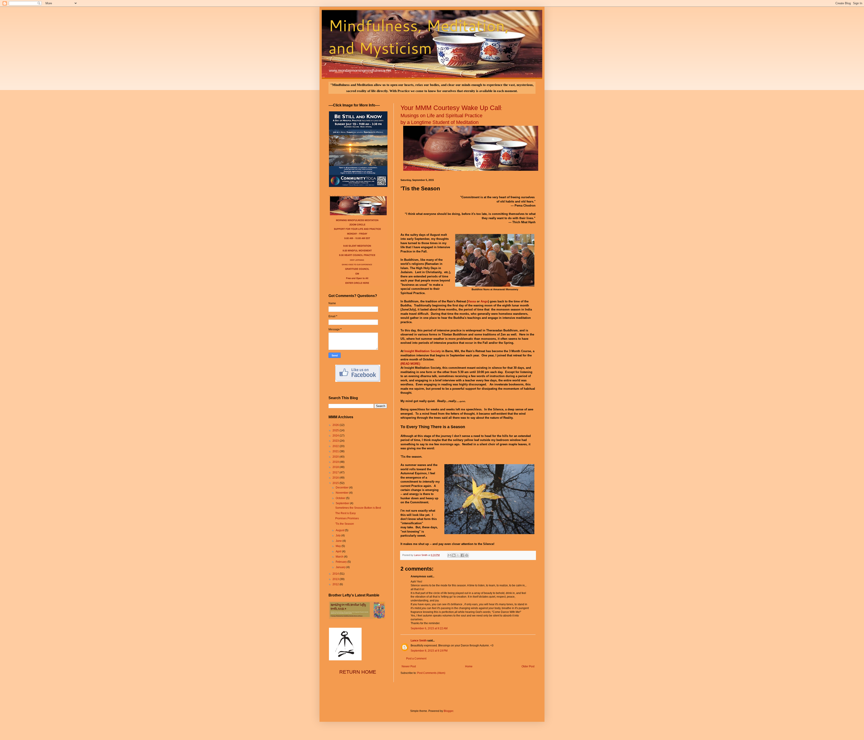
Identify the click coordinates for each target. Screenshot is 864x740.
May (339, 546)
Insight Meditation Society (422, 351)
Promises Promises (347, 518)
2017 (336, 472)
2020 (336, 456)
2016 (336, 477)
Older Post (528, 666)
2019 (336, 461)
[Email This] (449, 555)
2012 (336, 584)
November (342, 492)
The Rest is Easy (345, 513)
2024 (336, 435)
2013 (336, 579)
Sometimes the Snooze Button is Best (358, 507)
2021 (336, 451)
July (338, 535)
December (342, 487)
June (339, 540)
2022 (336, 446)
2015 (336, 483)
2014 (336, 573)
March (340, 556)
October (341, 498)
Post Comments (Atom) (431, 673)
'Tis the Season (344, 523)
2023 (336, 440)
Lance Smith (419, 640)
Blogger (448, 711)
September (343, 503)
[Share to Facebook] (462, 555)
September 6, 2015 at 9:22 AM (429, 628)
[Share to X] (458, 555)
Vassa (472, 301)
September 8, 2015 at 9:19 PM (429, 650)
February (341, 561)
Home (468, 666)
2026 (336, 425)
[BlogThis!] (454, 555)
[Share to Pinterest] (466, 555)
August (340, 530)
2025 (336, 430)
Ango (484, 301)
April (339, 551)
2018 (336, 467)
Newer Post (409, 666)
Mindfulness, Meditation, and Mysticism (418, 36)
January (341, 567)
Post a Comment (416, 658)
